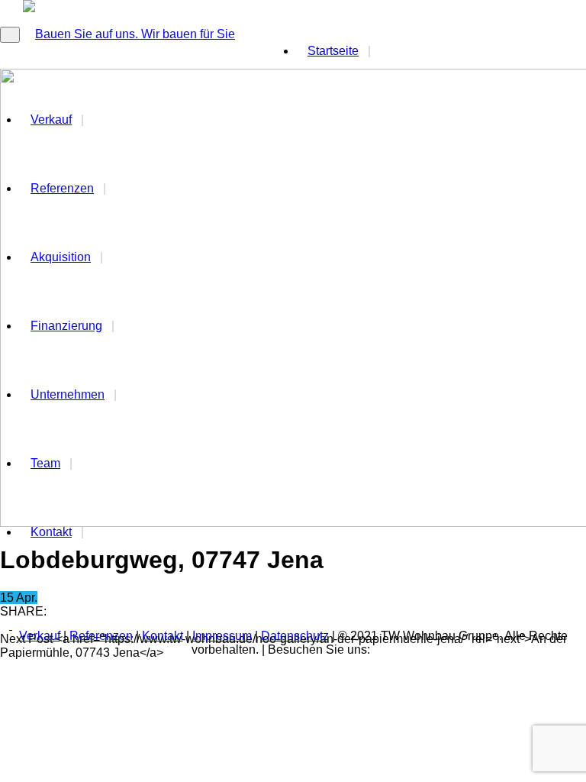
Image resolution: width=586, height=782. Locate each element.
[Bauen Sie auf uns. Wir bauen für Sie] (129, 33)
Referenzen (101, 635)
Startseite (333, 50)
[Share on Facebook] (6, 625)
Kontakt (51, 531)
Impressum (222, 635)
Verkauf (39, 635)
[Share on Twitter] (16, 625)
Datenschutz (295, 635)
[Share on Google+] (29, 625)
